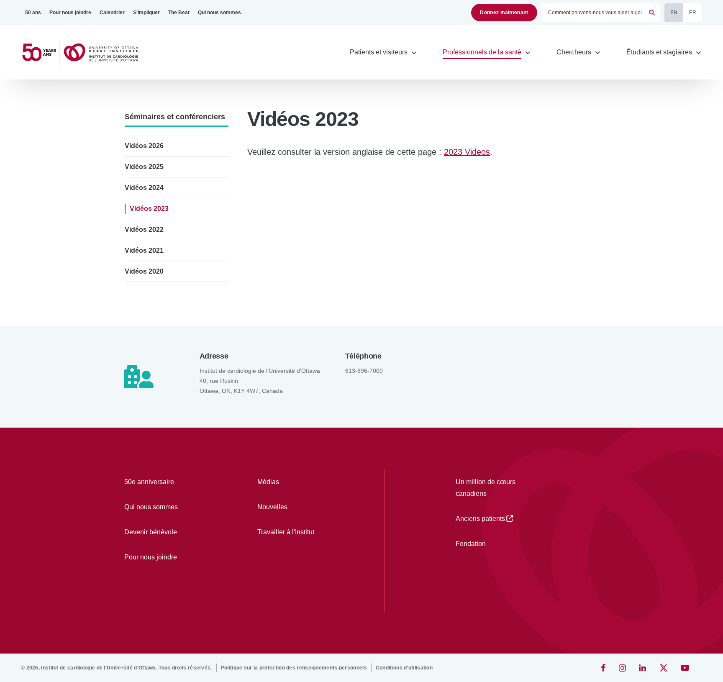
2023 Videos (467, 151)
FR (692, 12)
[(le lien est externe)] (604, 667)
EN (674, 12)
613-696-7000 (364, 370)
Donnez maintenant (504, 12)
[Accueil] (83, 52)
